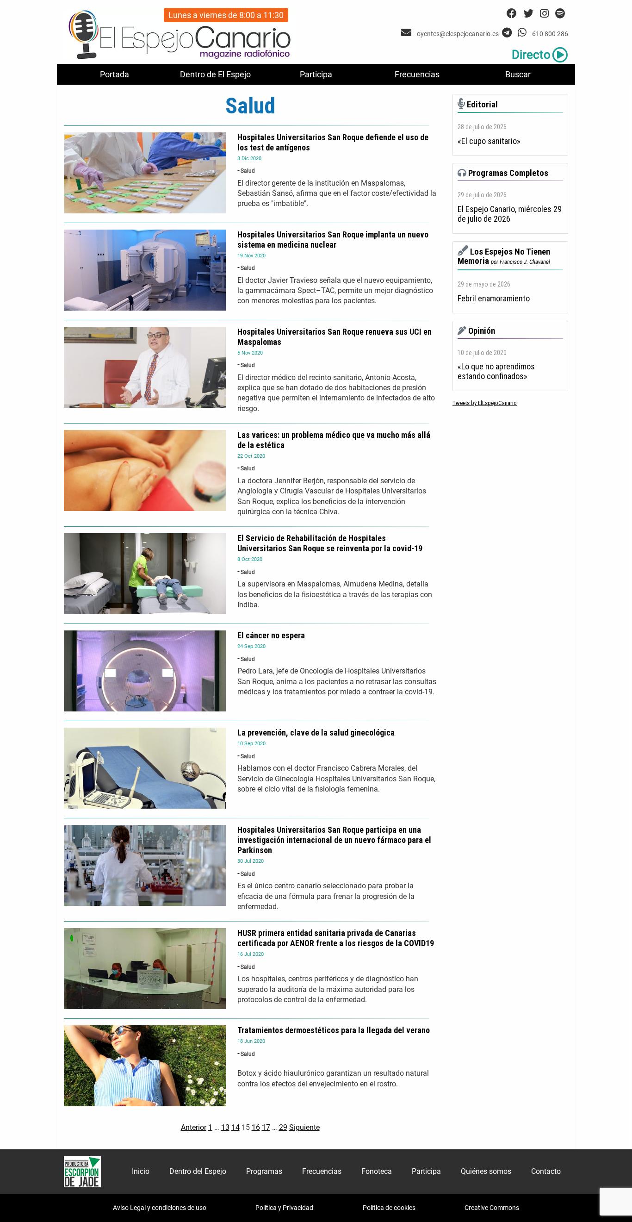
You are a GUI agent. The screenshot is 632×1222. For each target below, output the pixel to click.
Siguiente (304, 1127)
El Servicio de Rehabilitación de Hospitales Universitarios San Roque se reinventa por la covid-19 (329, 543)
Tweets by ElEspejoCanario (484, 402)
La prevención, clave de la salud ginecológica (316, 732)
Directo (531, 55)
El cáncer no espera (271, 635)
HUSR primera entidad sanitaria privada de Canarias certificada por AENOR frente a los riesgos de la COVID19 (335, 938)
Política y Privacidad (284, 1207)
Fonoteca (376, 1171)
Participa (316, 74)
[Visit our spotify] (560, 14)
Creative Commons (492, 1207)
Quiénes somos (486, 1171)
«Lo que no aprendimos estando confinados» (496, 371)
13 (225, 1127)
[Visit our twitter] (528, 14)
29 (283, 1127)
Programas (264, 1171)
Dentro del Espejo (197, 1171)
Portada (114, 74)
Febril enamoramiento (494, 298)
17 (266, 1127)
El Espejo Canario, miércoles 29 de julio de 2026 (510, 214)
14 (235, 1127)
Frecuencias (417, 74)
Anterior (193, 1127)
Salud (248, 171)
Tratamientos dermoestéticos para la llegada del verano (333, 1030)
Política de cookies (389, 1207)
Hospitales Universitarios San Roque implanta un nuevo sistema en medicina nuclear (332, 239)
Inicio (140, 1171)
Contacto (546, 1171)
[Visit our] (407, 33)
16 (256, 1127)
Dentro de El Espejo (215, 74)
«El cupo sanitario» (489, 141)
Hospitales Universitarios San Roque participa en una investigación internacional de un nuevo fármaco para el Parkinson (334, 840)
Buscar (518, 74)
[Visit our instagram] (544, 14)
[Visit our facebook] (511, 14)
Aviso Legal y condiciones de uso (159, 1207)
